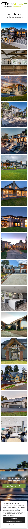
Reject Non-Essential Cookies (14, 521)
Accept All (14, 518)
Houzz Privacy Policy (12, 509)
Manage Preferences (14, 524)
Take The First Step (14, 486)
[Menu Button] (25, 2)
